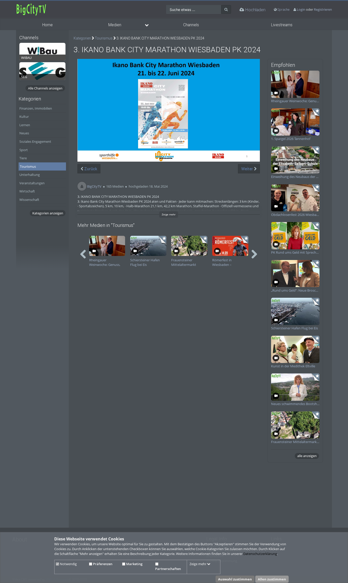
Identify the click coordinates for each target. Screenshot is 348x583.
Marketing (133, 564)
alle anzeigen (307, 456)
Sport (23, 150)
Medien (114, 25)
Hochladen (254, 9)
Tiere (23, 158)
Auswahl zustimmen (235, 579)
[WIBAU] (42, 51)
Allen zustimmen (272, 579)
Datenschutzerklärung (260, 553)
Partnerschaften (168, 568)
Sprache (283, 9)
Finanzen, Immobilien (35, 108)
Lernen (24, 125)
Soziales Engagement (35, 141)
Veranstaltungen (32, 183)
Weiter (247, 169)
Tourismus (28, 166)
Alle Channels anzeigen (45, 88)
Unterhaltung (29, 174)
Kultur (24, 116)
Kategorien (82, 38)
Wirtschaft (27, 191)
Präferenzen (102, 564)
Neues (24, 133)
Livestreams (281, 25)
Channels (191, 25)
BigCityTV (94, 186)
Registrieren (323, 9)
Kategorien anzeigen (47, 213)
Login (301, 9)
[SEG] (42, 70)
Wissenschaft (29, 199)
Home (47, 25)
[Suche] (226, 9)
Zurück (90, 169)
